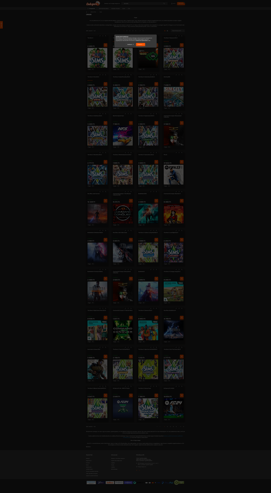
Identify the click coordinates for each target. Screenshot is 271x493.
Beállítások (129, 44)
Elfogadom (140, 44)
